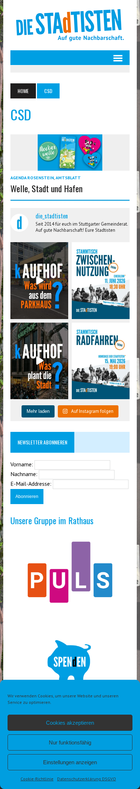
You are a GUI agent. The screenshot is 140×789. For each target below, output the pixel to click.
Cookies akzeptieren (70, 723)
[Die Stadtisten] (70, 25)
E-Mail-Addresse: (31, 483)
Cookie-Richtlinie (36, 778)
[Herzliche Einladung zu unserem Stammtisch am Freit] (101, 361)
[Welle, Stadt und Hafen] (70, 165)
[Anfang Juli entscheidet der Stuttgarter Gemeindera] (39, 280)
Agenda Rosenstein (32, 177)
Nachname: (24, 473)
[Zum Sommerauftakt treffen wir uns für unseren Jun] (101, 280)
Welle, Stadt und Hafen (46, 188)
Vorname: (22, 464)
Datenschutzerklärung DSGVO (86, 778)
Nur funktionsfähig (70, 742)
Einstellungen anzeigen (70, 762)
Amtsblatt (68, 177)
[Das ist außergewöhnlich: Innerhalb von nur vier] (39, 361)
